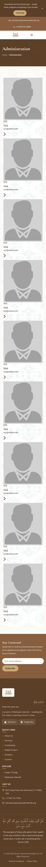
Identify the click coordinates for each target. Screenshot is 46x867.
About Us (9, 736)
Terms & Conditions (16, 861)
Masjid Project (11, 750)
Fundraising (10, 745)
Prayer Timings (11, 772)
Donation (9, 754)
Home (4, 55)
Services (8, 740)
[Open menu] (32, 35)
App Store (11, 722)
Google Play (28, 722)
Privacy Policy (32, 861)
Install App (20, 13)
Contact (8, 759)
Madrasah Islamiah (11, 777)
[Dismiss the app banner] (42, 8)
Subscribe (10, 668)
